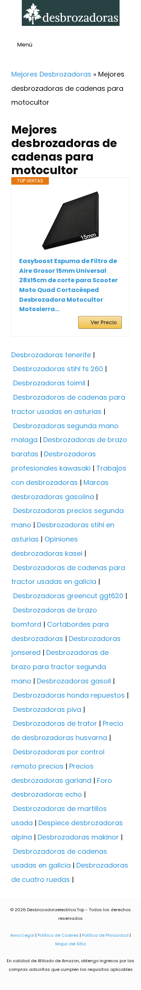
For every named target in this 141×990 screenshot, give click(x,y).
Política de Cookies (58, 935)
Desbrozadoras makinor (78, 837)
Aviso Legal (22, 935)
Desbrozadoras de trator (55, 723)
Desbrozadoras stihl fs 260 (58, 368)
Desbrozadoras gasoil (74, 681)
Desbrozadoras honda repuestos (69, 695)
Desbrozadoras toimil (49, 383)
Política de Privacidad (105, 935)
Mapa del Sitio (70, 944)
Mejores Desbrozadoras (51, 74)
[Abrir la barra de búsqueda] (132, 45)
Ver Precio (104, 322)
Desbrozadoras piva (47, 709)
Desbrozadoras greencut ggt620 (68, 595)
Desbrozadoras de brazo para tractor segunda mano (60, 667)
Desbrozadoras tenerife (51, 355)
